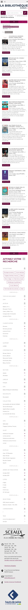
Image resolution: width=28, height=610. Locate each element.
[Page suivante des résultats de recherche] (22, 22)
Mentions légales (10, 566)
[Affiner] (14, 22)
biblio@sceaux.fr (9, 578)
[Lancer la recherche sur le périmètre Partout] (25, 13)
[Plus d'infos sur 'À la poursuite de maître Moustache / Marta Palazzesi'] (5, 152)
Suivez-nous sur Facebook (12, 582)
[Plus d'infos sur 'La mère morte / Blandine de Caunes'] (5, 213)
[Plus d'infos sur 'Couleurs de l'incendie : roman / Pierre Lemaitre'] (5, 40)
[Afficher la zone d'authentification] (5, 1)
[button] (27, 1)
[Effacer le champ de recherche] (21, 13)
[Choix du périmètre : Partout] (3, 13)
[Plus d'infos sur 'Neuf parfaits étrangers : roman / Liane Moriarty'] (5, 105)
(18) (13, 366)
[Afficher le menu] (2, 1)
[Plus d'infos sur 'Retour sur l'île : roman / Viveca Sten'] (5, 61)
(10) (13, 416)
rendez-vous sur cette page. (13, 560)
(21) (13, 466)
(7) (13, 339)
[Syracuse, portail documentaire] (14, 6)
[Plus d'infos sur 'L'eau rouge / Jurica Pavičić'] (5, 236)
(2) (13, 292)
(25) (13, 319)
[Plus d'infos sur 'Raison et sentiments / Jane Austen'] (5, 175)
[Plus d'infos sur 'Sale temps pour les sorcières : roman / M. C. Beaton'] (5, 129)
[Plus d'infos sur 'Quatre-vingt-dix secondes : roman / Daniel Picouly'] (5, 83)
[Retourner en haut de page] (24, 259)
